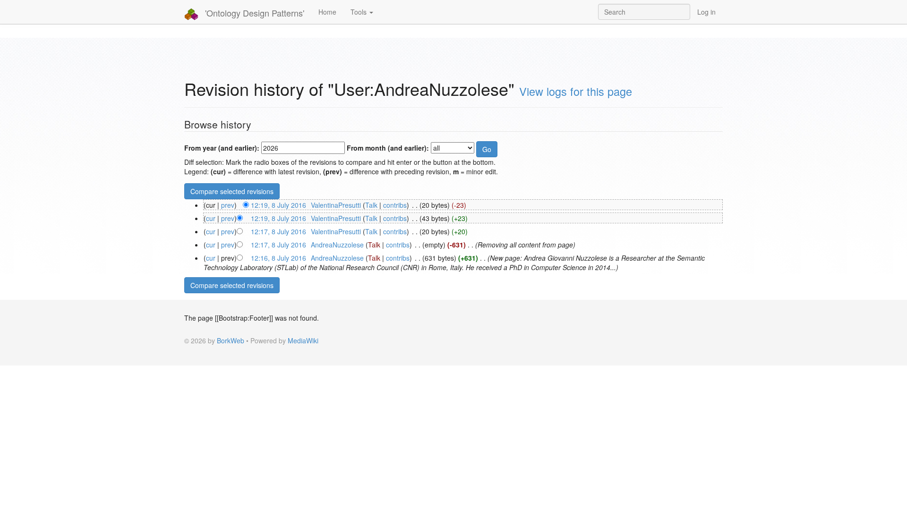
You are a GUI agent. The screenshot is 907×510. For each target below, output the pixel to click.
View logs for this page (575, 91)
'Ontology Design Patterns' (253, 13)
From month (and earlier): (388, 148)
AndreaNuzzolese (337, 244)
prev (227, 205)
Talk (371, 205)
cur (210, 218)
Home (327, 12)
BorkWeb (230, 340)
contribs (395, 205)
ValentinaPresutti (336, 205)
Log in (706, 12)
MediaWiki (303, 340)
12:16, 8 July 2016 (278, 258)
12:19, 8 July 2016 (278, 205)
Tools (359, 12)
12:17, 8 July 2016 (278, 231)
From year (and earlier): (221, 148)
